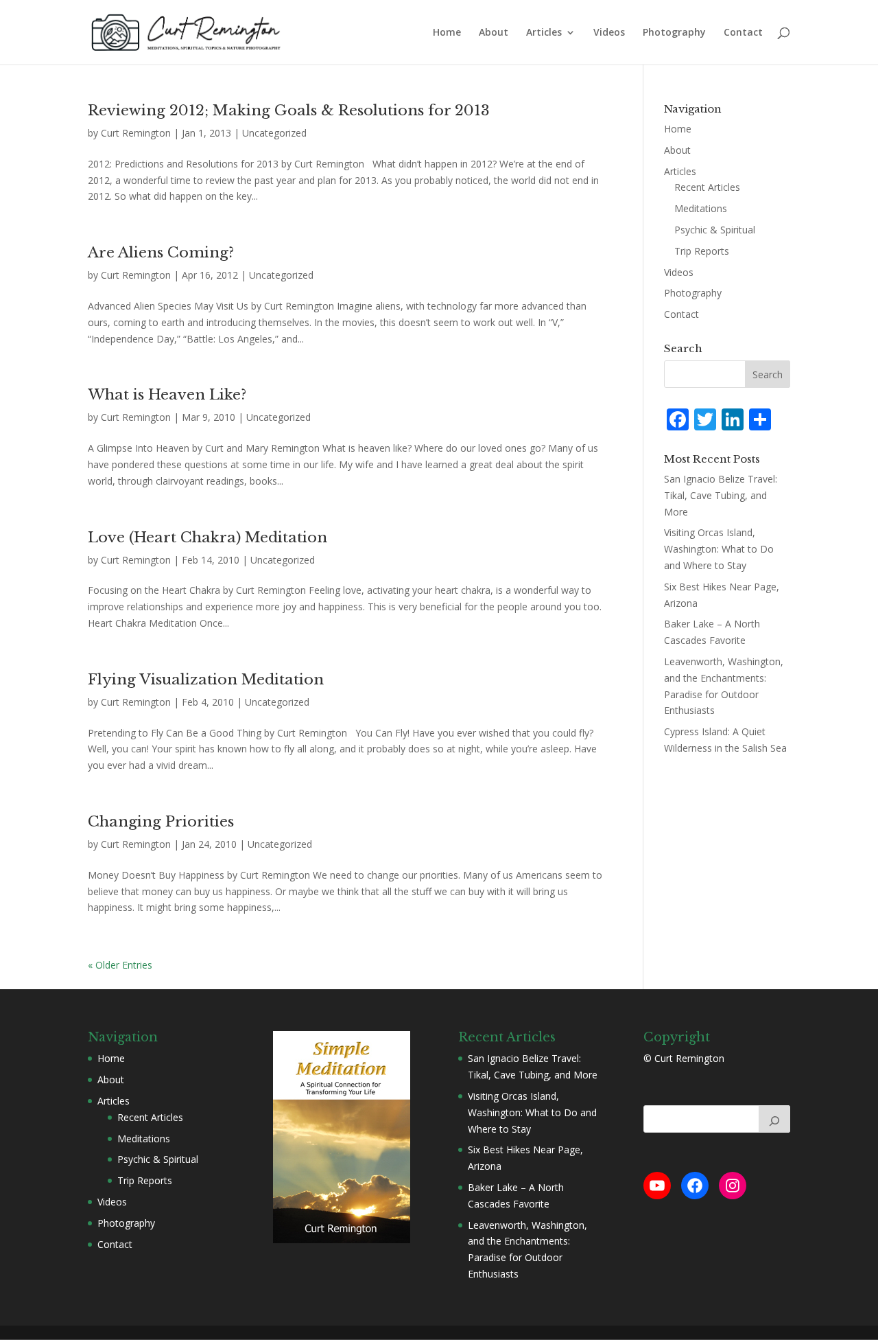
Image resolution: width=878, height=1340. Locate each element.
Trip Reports (701, 250)
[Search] (774, 1119)
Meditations (700, 208)
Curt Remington (136, 132)
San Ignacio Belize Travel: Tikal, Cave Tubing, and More (720, 495)
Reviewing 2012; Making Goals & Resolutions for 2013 (289, 110)
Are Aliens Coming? (161, 253)
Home (447, 32)
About (493, 32)
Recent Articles (707, 187)
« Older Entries (120, 964)
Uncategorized (274, 132)
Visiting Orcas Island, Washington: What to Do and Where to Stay (719, 549)
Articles (544, 32)
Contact (743, 32)
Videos (609, 32)
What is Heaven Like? (167, 395)
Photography (674, 32)
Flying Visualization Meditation (206, 680)
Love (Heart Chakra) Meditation (207, 537)
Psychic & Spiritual (714, 229)
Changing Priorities (161, 822)
